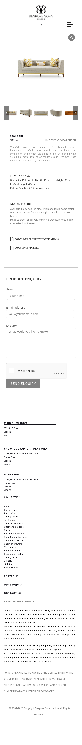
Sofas (7, 506)
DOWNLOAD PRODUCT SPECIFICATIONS (37, 239)
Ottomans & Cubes (14, 527)
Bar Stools (9, 520)
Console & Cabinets (14, 540)
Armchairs (9, 513)
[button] (75, 113)
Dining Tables (11, 557)
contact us (12, 593)
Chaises (8, 530)
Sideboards (10, 547)
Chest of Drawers (13, 544)
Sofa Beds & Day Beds (15, 537)
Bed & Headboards (14, 533)
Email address (15, 307)
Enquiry (11, 325)
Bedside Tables (12, 550)
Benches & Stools (13, 523)
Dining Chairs (11, 516)
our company (13, 584)
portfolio (11, 576)
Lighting (8, 564)
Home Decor (11, 567)
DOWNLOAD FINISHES (27, 248)
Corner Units (10, 510)
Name (11, 289)
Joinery (8, 561)
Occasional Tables (13, 554)
